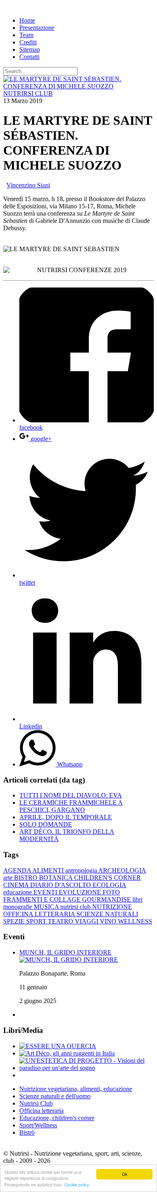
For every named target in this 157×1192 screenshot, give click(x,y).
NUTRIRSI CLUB (28, 93)
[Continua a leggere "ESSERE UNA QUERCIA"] (57, 1046)
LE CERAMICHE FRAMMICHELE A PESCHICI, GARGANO (71, 806)
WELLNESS (135, 921)
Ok (124, 1174)
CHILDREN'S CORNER (107, 877)
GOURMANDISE (107, 899)
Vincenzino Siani (28, 185)
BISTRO (26, 877)
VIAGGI (87, 921)
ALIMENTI (48, 870)
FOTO (111, 892)
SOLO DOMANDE (45, 824)
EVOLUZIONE (81, 892)
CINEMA (16, 884)
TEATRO (61, 921)
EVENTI (46, 892)
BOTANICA (56, 877)
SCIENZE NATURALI (107, 914)
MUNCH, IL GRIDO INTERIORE (65, 952)
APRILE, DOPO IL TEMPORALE (65, 817)
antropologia (81, 870)
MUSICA (47, 906)
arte (8, 877)
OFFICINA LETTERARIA (39, 914)
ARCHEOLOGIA (122, 870)
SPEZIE (14, 921)
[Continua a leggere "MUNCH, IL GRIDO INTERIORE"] (68, 959)
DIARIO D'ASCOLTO (61, 884)
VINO (109, 921)
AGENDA (17, 870)
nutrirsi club (76, 906)
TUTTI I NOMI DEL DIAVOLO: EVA (70, 795)
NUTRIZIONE (112, 906)
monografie (18, 906)
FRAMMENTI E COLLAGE (42, 899)
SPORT (37, 921)
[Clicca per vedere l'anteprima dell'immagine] (78, 86)
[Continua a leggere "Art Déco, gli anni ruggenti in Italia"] (67, 1053)
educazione (18, 892)
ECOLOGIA (109, 884)
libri (137, 899)
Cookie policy (76, 1185)
